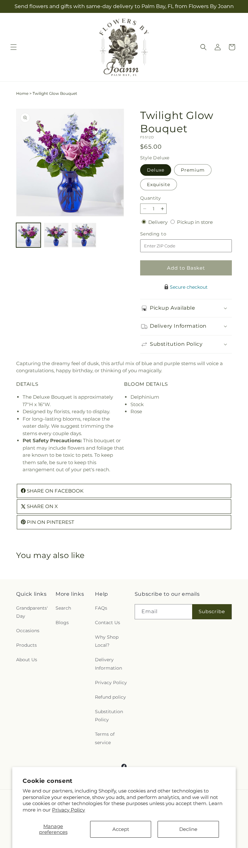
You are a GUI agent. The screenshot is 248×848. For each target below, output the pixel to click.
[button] (13, 47)
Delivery (158, 222)
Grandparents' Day (32, 612)
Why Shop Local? (107, 641)
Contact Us (107, 622)
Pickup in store (195, 222)
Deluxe (155, 170)
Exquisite (158, 184)
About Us (26, 660)
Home (22, 93)
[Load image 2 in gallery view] (56, 235)
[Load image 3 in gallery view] (84, 235)
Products (26, 645)
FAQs (101, 608)
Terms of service (105, 738)
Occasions (27, 631)
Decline (188, 829)
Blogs (62, 622)
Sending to (163, 234)
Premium (193, 170)
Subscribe (212, 611)
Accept (120, 829)
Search (63, 608)
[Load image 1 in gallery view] (28, 235)
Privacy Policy (68, 810)
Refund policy (110, 697)
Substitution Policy (109, 716)
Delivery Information (108, 664)
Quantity (150, 198)
